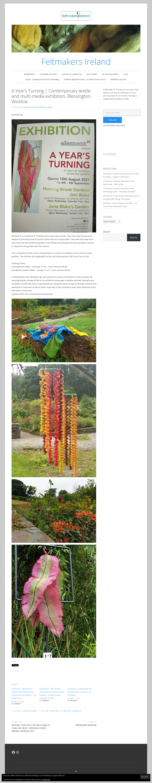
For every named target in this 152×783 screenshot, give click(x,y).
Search (106, 231)
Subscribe (112, 120)
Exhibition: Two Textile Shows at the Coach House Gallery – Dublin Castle (52, 691)
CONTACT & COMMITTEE (72, 74)
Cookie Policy (46, 780)
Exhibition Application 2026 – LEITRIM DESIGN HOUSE (85, 79)
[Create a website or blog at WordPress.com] (76, 771)
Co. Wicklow (65, 711)
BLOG (126, 74)
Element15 (76, 711)
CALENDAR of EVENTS (48, 74)
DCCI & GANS (92, 74)
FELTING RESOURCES (110, 74)
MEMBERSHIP (29, 74)
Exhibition (26, 711)
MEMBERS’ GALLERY (118, 79)
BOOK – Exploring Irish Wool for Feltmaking (42, 79)
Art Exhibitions (52, 711)
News (34, 711)
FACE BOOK (109, 154)
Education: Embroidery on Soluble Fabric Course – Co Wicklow (80, 691)
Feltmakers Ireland (76, 61)
